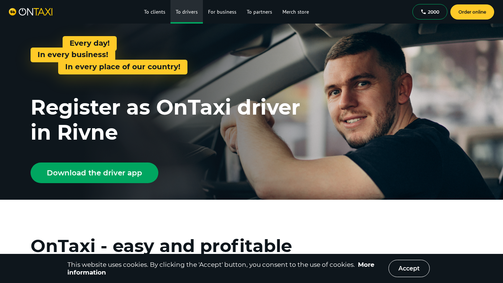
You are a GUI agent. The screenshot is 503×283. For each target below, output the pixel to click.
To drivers (187, 11)
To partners (259, 11)
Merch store (295, 11)
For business (222, 11)
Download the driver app (94, 172)
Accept (409, 268)
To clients (154, 11)
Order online (472, 12)
